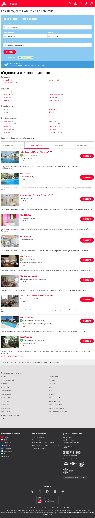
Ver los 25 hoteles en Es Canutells (14, 356)
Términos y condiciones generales (43, 443)
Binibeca (6, 121)
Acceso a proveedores (56, 408)
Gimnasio (6, 92)
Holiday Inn (5, 405)
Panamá (7, 445)
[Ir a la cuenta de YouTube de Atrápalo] (63, 491)
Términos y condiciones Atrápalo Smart (45, 445)
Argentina (7, 454)
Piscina (5, 100)
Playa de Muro (6, 394)
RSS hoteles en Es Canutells (58, 412)
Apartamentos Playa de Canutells (34, 195)
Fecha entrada (8, 32)
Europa (21, 362)
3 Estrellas (6, 80)
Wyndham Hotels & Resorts (10, 415)
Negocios (52, 109)
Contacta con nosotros (71, 443)
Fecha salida (52, 32)
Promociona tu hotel (56, 405)
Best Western (5, 408)
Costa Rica (7, 448)
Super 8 (3, 419)
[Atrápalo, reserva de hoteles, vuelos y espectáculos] (4, 3)
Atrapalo (5, 362)
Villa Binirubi (25, 236)
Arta (50, 387)
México (6, 457)
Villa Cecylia (25, 174)
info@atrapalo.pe (74, 459)
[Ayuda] (86, 3)
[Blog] (32, 491)
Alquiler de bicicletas (55, 95)
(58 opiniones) (33, 155)
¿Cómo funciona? (55, 401)
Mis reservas (67, 437)
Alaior (50, 121)
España (29, 362)
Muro (50, 391)
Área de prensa (37, 440)
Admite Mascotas (54, 100)
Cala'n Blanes (53, 377)
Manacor (52, 380)
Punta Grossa (53, 124)
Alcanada (4, 384)
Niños (50, 112)
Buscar (9, 51)
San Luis (51, 129)
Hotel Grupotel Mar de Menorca (34, 152)
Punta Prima (53, 127)
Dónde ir (6, 23)
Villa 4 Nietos (25, 215)
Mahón (5, 132)
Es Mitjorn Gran (54, 132)
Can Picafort (5, 387)
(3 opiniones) (33, 259)
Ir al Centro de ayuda (70, 440)
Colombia (7, 443)
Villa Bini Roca (26, 256)
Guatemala (8, 451)
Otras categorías (8, 83)
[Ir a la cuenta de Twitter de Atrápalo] (40, 491)
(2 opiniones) (39, 320)
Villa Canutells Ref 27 (29, 317)
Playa (5, 109)
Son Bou (6, 127)
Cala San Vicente (6, 391)
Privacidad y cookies (39, 448)
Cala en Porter (8, 124)
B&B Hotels (5, 401)
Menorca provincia (41, 362)
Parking (5, 97)
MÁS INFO (87, 155)
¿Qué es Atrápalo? (38, 437)
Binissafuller (7, 129)
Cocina (51, 92)
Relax (5, 112)
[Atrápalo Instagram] (55, 491)
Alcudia (3, 377)
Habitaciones (8, 41)
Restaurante (7, 95)
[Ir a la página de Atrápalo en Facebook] (47, 491)
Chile (5, 440)
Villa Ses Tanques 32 (28, 276)
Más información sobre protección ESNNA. (77, 512)
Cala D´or (52, 384)
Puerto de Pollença (7, 380)
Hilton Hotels (5, 412)
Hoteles (13, 362)
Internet (51, 97)
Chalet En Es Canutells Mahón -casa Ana (37, 296)
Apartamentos (53, 80)
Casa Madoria (26, 337)
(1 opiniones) (39, 340)
